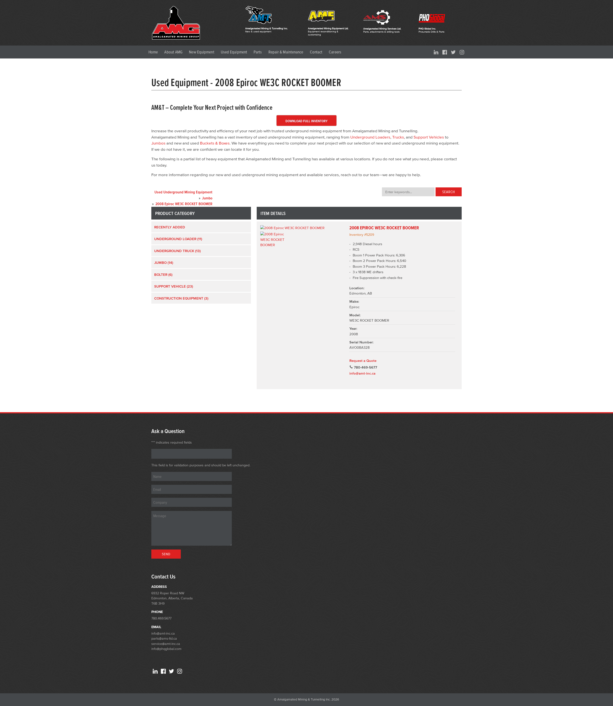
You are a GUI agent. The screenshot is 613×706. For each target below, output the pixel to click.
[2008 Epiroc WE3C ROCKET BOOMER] (302, 228)
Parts (258, 52)
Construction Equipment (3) (181, 298)
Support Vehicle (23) (173, 286)
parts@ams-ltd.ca (164, 638)
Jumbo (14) (163, 262)
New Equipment (201, 52)
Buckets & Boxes (215, 143)
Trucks (398, 137)
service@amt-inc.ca (165, 644)
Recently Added (169, 227)
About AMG (173, 52)
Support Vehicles (429, 137)
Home (153, 52)
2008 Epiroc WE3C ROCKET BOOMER (384, 227)
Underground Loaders (370, 137)
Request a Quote (362, 361)
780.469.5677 (161, 618)
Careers (335, 52)
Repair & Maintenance (285, 52)
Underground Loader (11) (178, 239)
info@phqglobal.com (166, 649)
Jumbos (158, 143)
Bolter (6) (163, 274)
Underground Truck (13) (177, 251)
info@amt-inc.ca (362, 373)
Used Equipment (234, 52)
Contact (316, 52)
